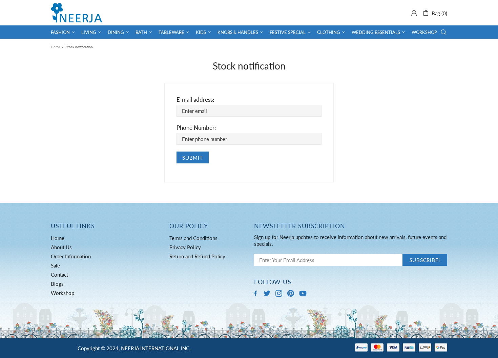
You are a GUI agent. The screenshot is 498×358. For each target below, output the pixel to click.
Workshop (62, 293)
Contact (59, 275)
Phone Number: (196, 127)
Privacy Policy (185, 247)
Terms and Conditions (193, 238)
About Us (61, 247)
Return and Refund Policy (197, 256)
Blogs (57, 284)
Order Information (71, 256)
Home (55, 47)
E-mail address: (195, 99)
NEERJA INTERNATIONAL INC (76, 13)
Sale (55, 265)
